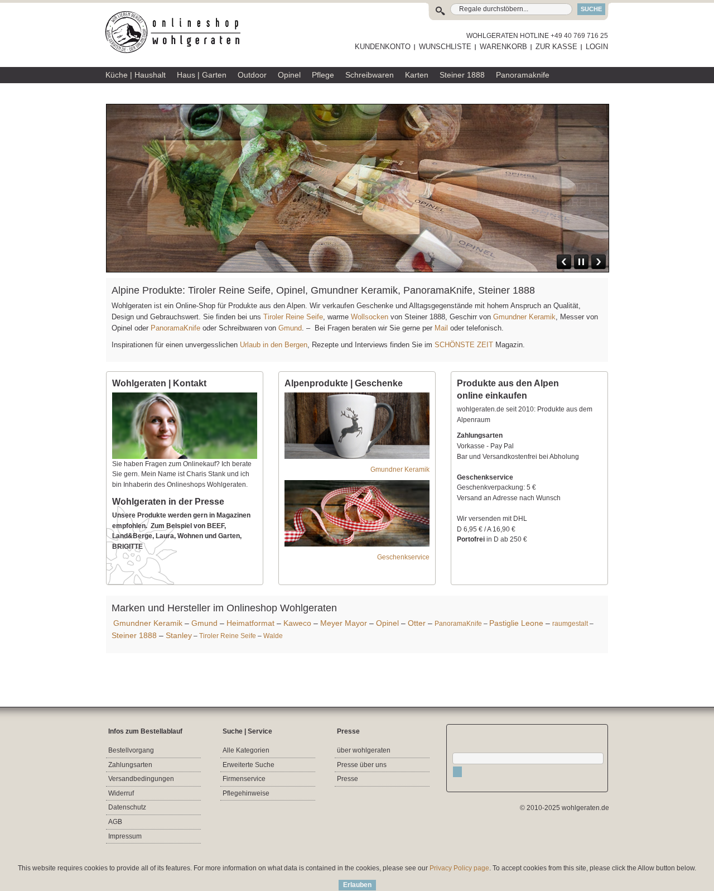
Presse (347, 779)
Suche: (442, 9)
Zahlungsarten (130, 765)
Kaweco (297, 623)
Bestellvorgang (131, 750)
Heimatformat (250, 623)
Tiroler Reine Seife (293, 317)
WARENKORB (503, 46)
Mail (440, 328)
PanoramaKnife (175, 328)
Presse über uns (362, 765)
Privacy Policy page (459, 868)
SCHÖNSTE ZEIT (464, 345)
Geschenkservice (403, 557)
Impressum (125, 836)
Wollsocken (369, 317)
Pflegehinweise (246, 793)
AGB (115, 822)
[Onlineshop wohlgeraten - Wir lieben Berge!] (176, 32)
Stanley (179, 635)
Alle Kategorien (246, 750)
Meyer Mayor (343, 623)
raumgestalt (570, 623)
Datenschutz (127, 807)
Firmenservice (244, 779)
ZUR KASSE (556, 46)
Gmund (290, 328)
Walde (273, 636)
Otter (417, 623)
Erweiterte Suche (248, 765)
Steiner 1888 (134, 635)
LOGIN (597, 46)
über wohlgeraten (363, 750)
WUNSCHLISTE (445, 46)
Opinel (387, 623)
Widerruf (121, 793)
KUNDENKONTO (383, 46)
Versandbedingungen (141, 779)
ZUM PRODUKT (575, 203)
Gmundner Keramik (524, 317)
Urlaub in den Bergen (273, 345)
